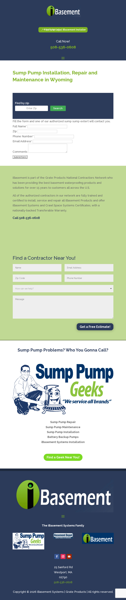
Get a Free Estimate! (95, 327)
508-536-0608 (63, 47)
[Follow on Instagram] (63, 556)
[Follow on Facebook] (56, 556)
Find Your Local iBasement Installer (65, 29)
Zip (15, 131)
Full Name (20, 126)
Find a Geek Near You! (63, 457)
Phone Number (23, 136)
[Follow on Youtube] (69, 556)
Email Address (22, 141)
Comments (20, 151)
